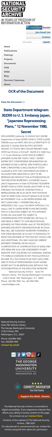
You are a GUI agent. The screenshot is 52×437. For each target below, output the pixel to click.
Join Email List (43, 32)
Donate (46, 27)
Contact (46, 37)
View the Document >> (13, 102)
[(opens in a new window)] (13, 356)
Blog (6, 75)
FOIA (6, 67)
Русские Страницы (14, 80)
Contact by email (10, 344)
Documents (10, 63)
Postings (8, 54)
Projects (8, 59)
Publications (10, 50)
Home (7, 46)
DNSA (7, 71)
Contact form (35, 415)
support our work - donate (35, 396)
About (7, 84)
